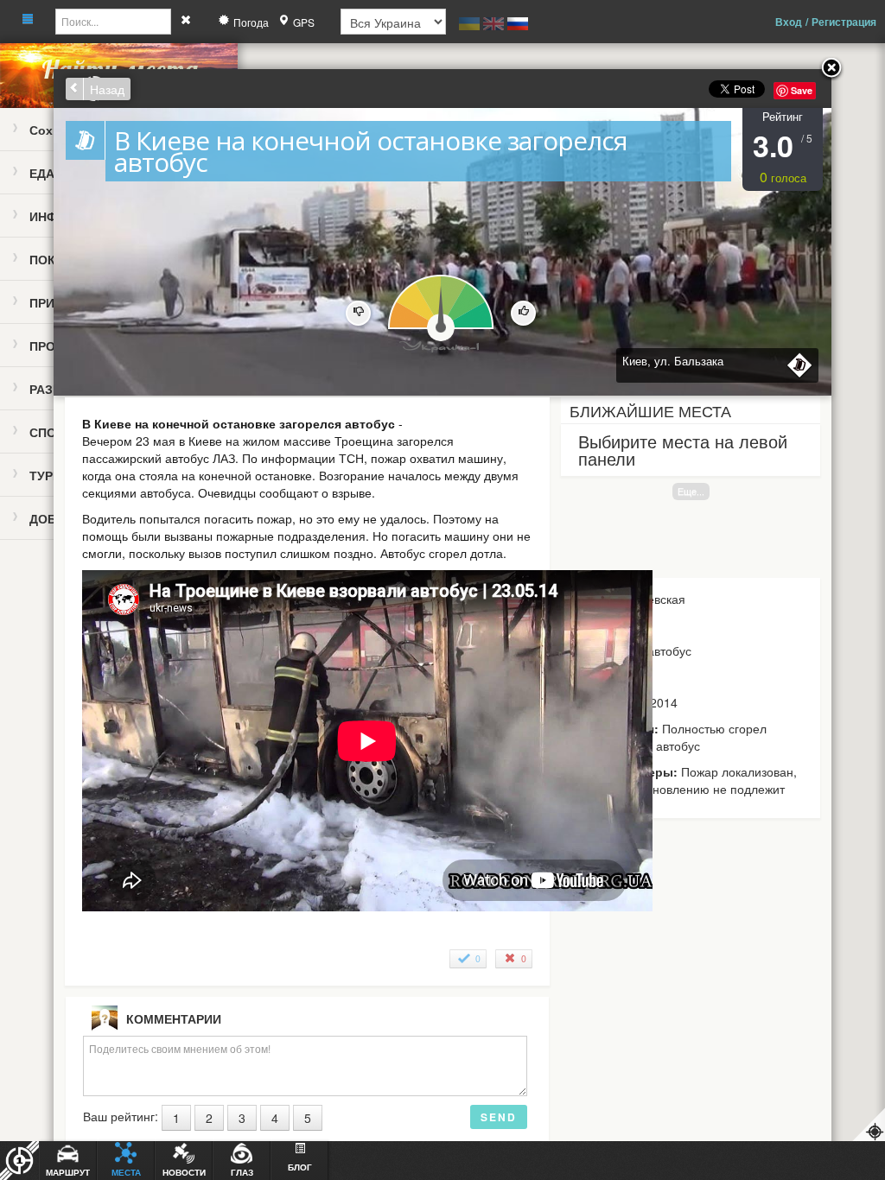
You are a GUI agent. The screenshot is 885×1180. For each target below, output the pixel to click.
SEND (499, 1117)
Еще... (691, 491)
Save (801, 90)
